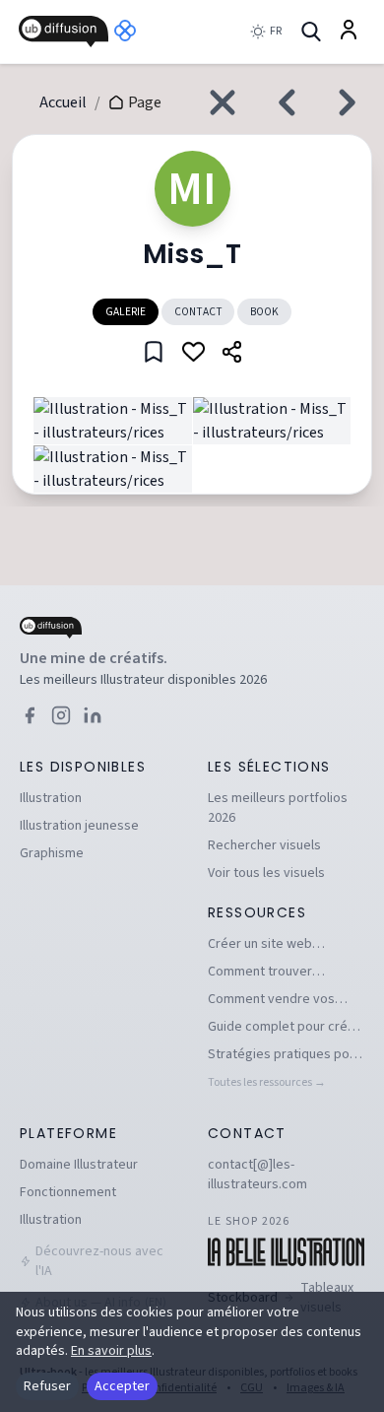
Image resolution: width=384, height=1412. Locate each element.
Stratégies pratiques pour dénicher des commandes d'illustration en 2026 (284, 1054)
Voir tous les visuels (266, 873)
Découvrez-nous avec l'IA (99, 1261)
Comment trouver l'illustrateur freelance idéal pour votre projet (275, 971)
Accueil (63, 102)
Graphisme (52, 853)
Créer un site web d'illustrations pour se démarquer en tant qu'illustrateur (272, 944)
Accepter (122, 1386)
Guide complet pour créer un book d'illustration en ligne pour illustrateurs (284, 1027)
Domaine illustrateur (79, 1165)
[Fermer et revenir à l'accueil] (222, 102)
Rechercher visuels (264, 845)
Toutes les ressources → (267, 1082)
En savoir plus (111, 1351)
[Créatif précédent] (281, 102)
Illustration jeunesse (79, 826)
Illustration (51, 798)
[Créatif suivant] (352, 102)
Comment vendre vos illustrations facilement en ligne (284, 999)
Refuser (47, 1386)
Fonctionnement (68, 1192)
